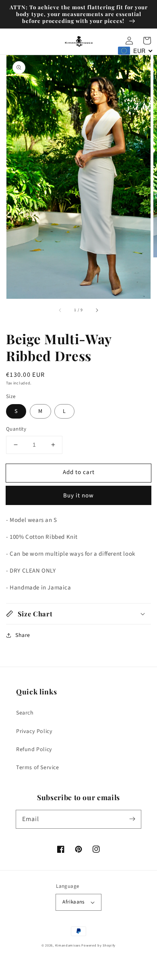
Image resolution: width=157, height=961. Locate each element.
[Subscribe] (132, 819)
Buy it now (78, 495)
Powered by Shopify (98, 945)
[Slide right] (96, 310)
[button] (78, 614)
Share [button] (22, 635)
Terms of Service (37, 768)
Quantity (16, 429)
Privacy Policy (34, 731)
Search (25, 713)
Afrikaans (73, 902)
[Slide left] (60, 310)
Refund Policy (34, 749)
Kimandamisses (68, 945)
